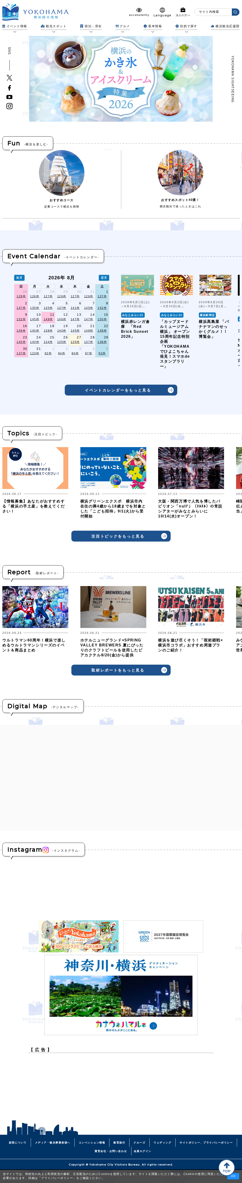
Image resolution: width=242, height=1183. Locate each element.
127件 (48, 296)
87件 (88, 353)
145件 (88, 308)
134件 (48, 342)
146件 (61, 319)
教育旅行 (119, 1142)
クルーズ (139, 1142)
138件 (48, 330)
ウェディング (162, 1142)
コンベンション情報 (92, 1142)
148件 (48, 319)
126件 (34, 296)
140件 (34, 330)
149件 (21, 330)
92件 (102, 353)
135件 (34, 308)
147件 (75, 319)
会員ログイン (142, 1151)
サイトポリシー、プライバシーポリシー (206, 1142)
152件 (102, 308)
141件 (75, 308)
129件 (21, 296)
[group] (137, 324)
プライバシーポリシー (57, 1178)
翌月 (104, 277)
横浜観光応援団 (228, 26)
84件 (61, 353)
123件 (34, 353)
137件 (102, 296)
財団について (18, 1142)
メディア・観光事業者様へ (52, 1142)
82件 (48, 353)
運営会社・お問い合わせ (111, 1151)
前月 (19, 277)
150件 (102, 319)
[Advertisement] (121, 1090)
